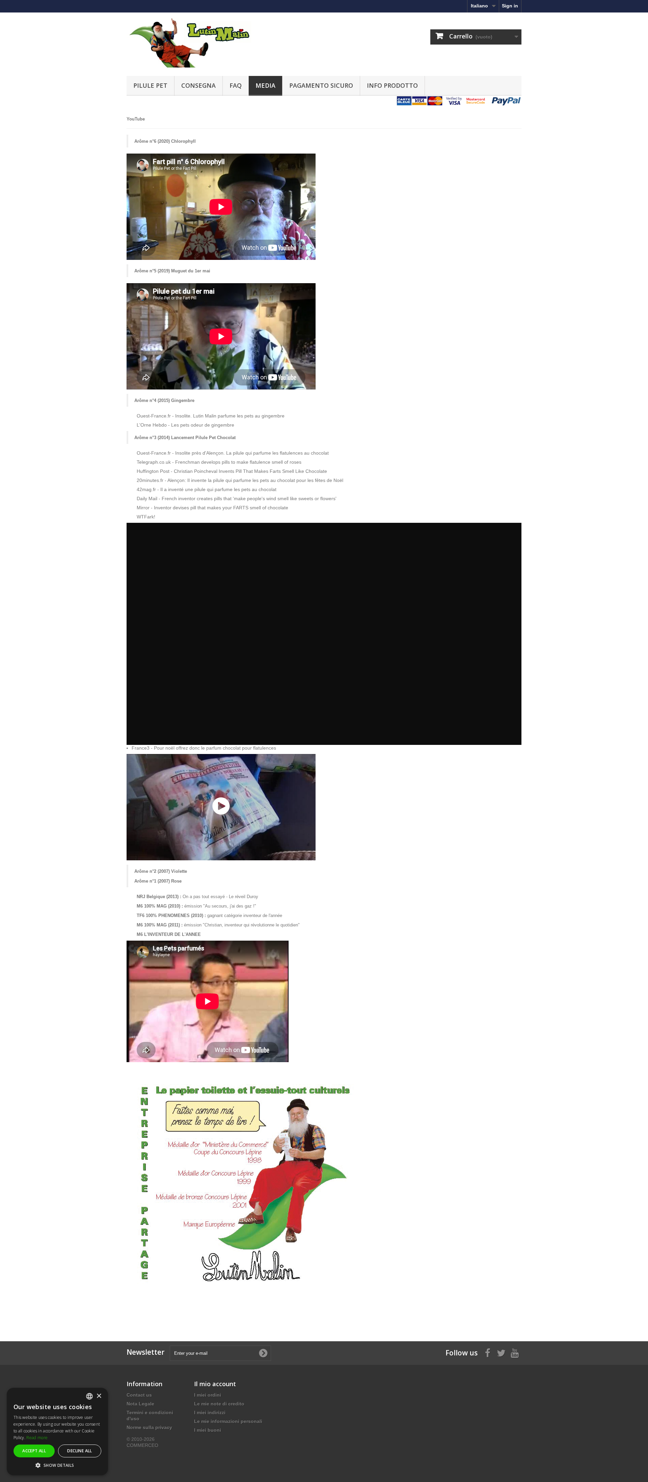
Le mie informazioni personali (228, 1421)
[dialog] (57, 1431)
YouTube (136, 119)
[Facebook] (487, 1352)
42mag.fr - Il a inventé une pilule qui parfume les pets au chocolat (206, 489)
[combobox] (89, 1396)
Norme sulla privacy (149, 1427)
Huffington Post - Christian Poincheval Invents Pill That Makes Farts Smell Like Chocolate (232, 471)
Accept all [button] (34, 1451)
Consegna (198, 85)
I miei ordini (207, 1395)
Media (265, 85)
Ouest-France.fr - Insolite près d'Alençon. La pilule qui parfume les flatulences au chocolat (233, 453)
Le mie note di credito (219, 1403)
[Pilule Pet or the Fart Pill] (189, 43)
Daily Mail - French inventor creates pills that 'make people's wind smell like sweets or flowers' (236, 498)
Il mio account (215, 1384)
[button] (57, 1465)
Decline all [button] (79, 1451)
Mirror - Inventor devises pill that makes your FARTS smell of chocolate (212, 507)
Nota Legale (140, 1403)
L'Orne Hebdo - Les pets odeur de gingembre (185, 425)
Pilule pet (150, 85)
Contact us (139, 1395)
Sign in (510, 5)
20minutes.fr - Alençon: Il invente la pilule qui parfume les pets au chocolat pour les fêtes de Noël (240, 480)
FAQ (236, 85)
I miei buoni (207, 1430)
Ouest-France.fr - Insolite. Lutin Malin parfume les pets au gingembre (211, 416)
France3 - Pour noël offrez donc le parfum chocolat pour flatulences (204, 748)
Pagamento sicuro (321, 85)
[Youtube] (515, 1352)
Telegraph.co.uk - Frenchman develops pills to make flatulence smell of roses (219, 462)
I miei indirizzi (209, 1412)
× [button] (98, 1396)
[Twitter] (501, 1352)
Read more (37, 1437)
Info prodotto (392, 85)
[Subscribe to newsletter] (263, 1353)
